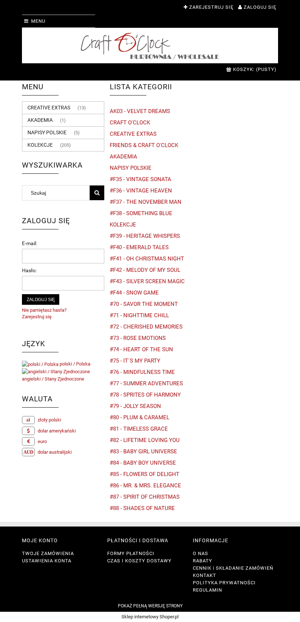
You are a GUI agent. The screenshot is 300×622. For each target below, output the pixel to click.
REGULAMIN (207, 590)
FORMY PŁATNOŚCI (130, 553)
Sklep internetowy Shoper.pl (150, 616)
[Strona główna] (150, 45)
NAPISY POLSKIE (47, 132)
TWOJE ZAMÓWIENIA (48, 553)
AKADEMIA (40, 120)
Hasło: (29, 270)
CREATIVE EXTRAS (48, 107)
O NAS (200, 553)
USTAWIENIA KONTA (46, 560)
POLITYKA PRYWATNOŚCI (224, 582)
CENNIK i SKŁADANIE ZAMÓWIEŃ (233, 568)
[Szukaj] (97, 193)
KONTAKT (204, 575)
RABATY (202, 560)
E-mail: (29, 243)
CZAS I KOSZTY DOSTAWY (139, 560)
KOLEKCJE (40, 145)
